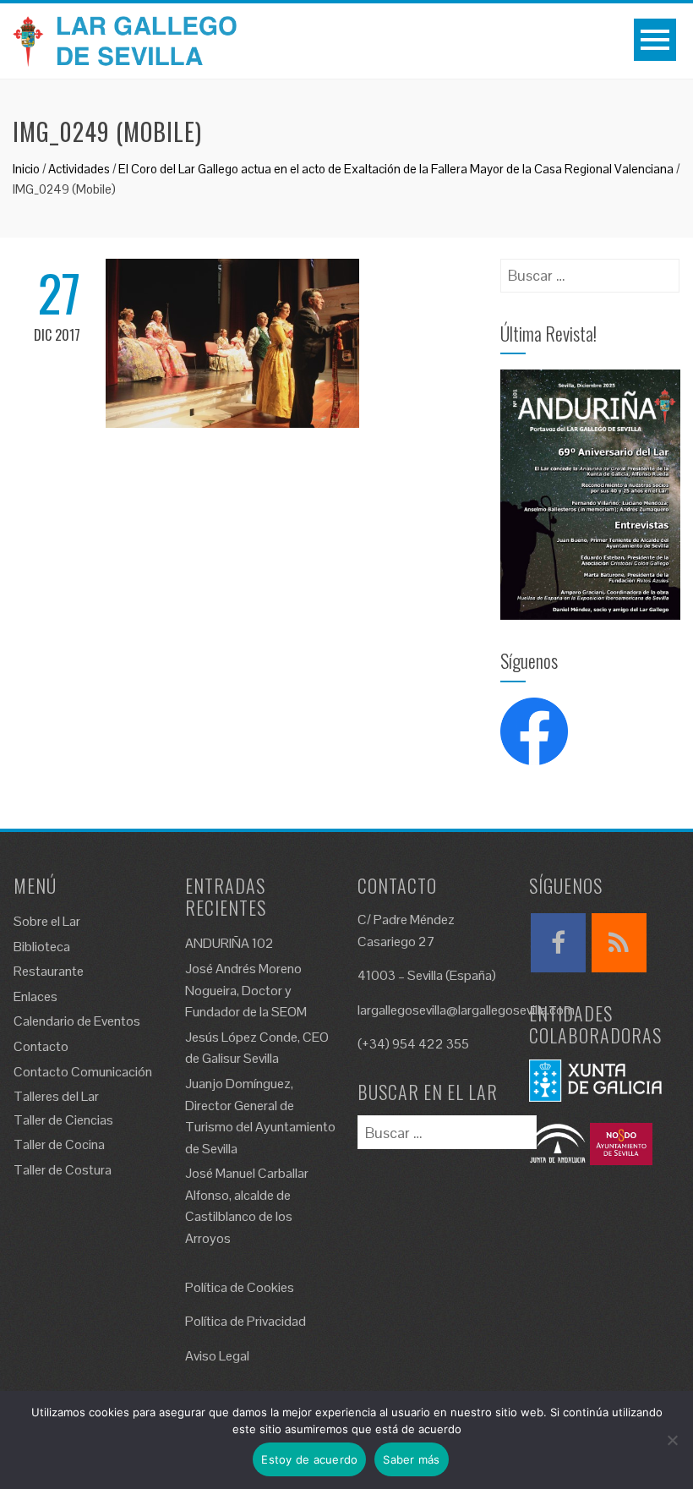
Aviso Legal (217, 1356)
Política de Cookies (239, 1287)
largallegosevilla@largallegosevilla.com (466, 1010)
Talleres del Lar (56, 1096)
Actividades (79, 169)
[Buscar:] (589, 270)
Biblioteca (42, 946)
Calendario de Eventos (77, 1021)
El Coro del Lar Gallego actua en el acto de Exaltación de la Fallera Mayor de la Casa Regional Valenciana (396, 169)
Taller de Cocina (59, 1144)
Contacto (41, 1046)
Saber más (411, 1459)
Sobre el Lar (47, 921)
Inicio (26, 169)
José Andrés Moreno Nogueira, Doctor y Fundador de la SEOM (246, 990)
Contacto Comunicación (83, 1072)
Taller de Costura (63, 1170)
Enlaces (35, 996)
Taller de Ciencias (63, 1120)
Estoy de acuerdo (309, 1459)
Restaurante (49, 971)
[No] (671, 1440)
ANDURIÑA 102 (229, 943)
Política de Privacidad (245, 1321)
